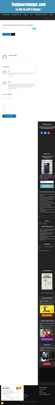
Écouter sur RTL (47, 363)
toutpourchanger (13, 55)
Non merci (5, 399)
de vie (31, 14)
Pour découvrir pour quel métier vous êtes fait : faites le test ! (47, 200)
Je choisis (12, 399)
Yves (9, 70)
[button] (2, 403)
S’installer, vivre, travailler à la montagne (47, 203)
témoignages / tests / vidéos (41, 14)
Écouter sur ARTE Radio (47, 315)
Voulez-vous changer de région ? (46, 205)
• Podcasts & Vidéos (24, 395)
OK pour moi (20, 399)
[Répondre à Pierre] (35, 81)
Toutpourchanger (6, 14)
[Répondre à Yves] (35, 70)
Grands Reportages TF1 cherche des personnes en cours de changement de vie (47, 234)
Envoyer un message (43, 223)
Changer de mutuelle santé (44, 250)
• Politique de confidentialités (44, 394)
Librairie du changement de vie (47, 293)
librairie (51, 14)
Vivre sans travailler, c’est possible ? (46, 201)
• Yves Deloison (42, 389)
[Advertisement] (20, 43)
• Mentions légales (42, 392)
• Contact (40, 391)
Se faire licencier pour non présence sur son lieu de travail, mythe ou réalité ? (47, 197)
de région (26, 14)
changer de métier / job (16, 14)
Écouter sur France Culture (47, 339)
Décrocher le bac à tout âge (45, 204)
